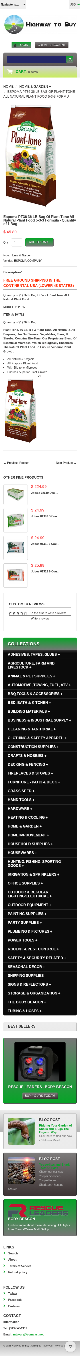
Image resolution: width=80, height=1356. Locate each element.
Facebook (15, 1299)
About (12, 1259)
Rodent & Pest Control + (33, 949)
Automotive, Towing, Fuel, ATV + (39, 685)
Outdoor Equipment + (29, 905)
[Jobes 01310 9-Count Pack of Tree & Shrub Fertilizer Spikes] (15, 520)
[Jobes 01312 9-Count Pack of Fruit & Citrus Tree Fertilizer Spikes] (15, 575)
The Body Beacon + (27, 1002)
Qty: (6, 242)
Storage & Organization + (34, 993)
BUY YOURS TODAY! (40, 1095)
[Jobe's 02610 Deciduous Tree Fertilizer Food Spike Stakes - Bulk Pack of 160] (15, 495)
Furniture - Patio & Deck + (34, 782)
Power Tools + (22, 940)
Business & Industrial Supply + (39, 720)
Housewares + (22, 853)
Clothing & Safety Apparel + (37, 738)
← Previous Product (16, 462)
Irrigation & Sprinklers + (33, 874)
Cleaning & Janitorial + (32, 729)
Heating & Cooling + (28, 817)
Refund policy (17, 1272)
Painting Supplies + (27, 914)
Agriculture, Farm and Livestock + (31, 665)
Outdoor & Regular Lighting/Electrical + (30, 894)
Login (23, 45)
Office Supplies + (25, 883)
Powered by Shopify (64, 1345)
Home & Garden (21, 255)
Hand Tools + (21, 800)
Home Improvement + (28, 835)
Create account (52, 45)
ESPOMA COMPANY (28, 260)
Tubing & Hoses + (25, 1011)
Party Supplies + (25, 922)
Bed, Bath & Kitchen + (29, 703)
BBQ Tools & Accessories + (35, 694)
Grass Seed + (21, 791)
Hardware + (20, 809)
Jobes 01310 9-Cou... (45, 516)
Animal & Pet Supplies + (31, 676)
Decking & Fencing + (28, 764)
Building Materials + (29, 711)
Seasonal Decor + (26, 967)
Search (13, 1253)
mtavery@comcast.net (28, 1334)
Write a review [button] (40, 618)
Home (8, 86)
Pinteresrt (15, 1306)
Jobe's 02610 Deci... (44, 492)
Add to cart (39, 242)
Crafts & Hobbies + (27, 756)
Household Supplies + (30, 844)
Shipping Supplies (26, 975)
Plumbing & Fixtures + (30, 931)
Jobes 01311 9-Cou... (45, 543)
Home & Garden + (35, 86)
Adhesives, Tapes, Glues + (34, 654)
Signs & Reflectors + (29, 984)
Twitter (12, 1293)
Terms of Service (19, 1266)
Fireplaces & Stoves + (30, 773)
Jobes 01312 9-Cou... (45, 571)
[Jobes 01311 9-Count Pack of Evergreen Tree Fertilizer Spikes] (15, 548)
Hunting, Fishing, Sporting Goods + (34, 863)
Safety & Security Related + (37, 958)
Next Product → (66, 462)
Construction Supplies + (33, 747)
